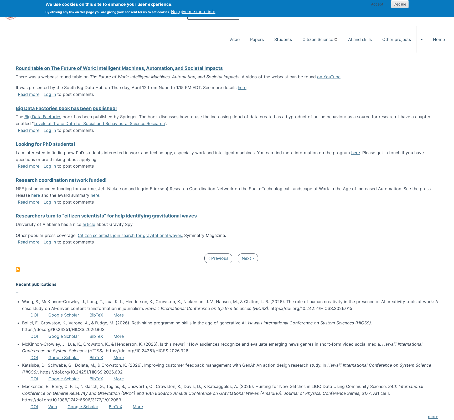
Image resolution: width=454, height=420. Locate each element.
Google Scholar (63, 315)
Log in (50, 94)
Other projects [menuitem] (396, 39)
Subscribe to (18, 269)
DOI (34, 315)
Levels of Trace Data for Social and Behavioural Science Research (99, 123)
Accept (377, 4)
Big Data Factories (42, 116)
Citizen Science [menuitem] (317, 39)
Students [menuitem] (283, 39)
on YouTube (328, 76)
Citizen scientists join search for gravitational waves (130, 235)
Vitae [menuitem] (234, 39)
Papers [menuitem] (257, 39)
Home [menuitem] (439, 39)
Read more (28, 94)
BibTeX (96, 315)
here (242, 87)
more (433, 416)
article (88, 224)
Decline (400, 4)
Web (52, 406)
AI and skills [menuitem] (360, 39)
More (118, 315)
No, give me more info (193, 11)
